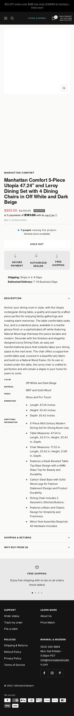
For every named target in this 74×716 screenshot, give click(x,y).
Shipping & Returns (17, 537)
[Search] (12, 18)
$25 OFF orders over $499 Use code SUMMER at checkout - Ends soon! (37, 6)
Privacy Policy (12, 658)
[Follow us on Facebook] (44, 673)
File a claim (11, 628)
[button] (37, 215)
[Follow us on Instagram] (52, 673)
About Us (46, 616)
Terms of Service (14, 664)
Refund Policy (12, 651)
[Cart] (53, 18)
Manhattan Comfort (19, 172)
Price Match (47, 622)
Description (13, 298)
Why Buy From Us (16, 547)
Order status (11, 616)
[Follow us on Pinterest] (60, 673)
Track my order (13, 622)
